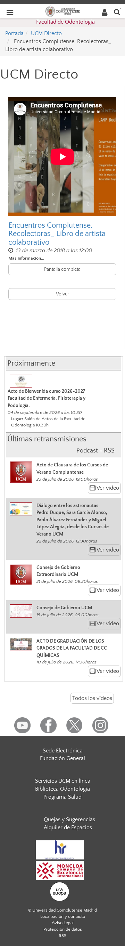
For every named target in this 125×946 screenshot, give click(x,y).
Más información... (26, 258)
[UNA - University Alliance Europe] (59, 891)
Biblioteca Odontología (62, 789)
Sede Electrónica (63, 751)
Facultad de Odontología (65, 22)
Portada (14, 33)
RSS (62, 935)
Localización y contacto (62, 916)
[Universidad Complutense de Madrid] (62, 11)
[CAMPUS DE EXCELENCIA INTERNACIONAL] (60, 870)
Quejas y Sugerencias (69, 819)
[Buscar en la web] (117, 11)
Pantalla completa (62, 269)
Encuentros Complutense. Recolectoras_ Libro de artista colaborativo (57, 234)
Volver (62, 294)
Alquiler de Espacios (68, 827)
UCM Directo (46, 33)
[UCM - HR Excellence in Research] (60, 850)
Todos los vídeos (92, 698)
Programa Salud (62, 797)
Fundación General (62, 758)
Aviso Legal (63, 922)
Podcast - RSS (95, 450)
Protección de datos (62, 929)
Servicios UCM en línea (62, 781)
